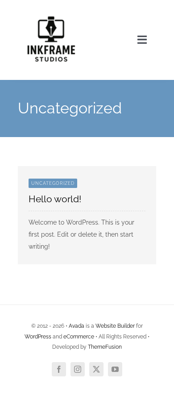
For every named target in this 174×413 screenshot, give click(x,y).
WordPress (38, 337)
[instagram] (77, 369)
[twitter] (96, 369)
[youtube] (115, 369)
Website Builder (115, 326)
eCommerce (78, 337)
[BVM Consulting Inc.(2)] (51, 9)
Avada (76, 326)
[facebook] (59, 369)
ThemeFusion (105, 347)
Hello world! (55, 198)
